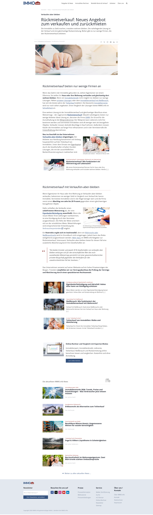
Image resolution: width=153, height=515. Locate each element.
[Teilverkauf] (54, 318)
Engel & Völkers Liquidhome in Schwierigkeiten (85, 440)
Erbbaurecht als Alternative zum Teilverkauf (84, 407)
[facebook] (101, 42)
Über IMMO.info (119, 495)
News (49, 9)
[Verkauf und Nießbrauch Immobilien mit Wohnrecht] (54, 299)
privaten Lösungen (64, 100)
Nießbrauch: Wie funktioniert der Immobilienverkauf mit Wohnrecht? (82, 302)
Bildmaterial (82, 495)
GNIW (87, 117)
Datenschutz (118, 500)
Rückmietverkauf (74, 115)
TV (38, 41)
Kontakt (116, 497)
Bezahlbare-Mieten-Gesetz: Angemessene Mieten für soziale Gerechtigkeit (83, 424)
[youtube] (110, 42)
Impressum (118, 503)
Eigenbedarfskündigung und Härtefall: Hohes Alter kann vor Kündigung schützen (86, 285)
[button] (126, 3)
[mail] (117, 42)
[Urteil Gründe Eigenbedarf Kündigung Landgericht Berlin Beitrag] (54, 282)
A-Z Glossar (100, 497)
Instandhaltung (49, 130)
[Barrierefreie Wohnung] (53, 455)
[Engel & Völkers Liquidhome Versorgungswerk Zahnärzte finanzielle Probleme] (53, 439)
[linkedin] (114, 42)
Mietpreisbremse (66, 120)
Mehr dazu (76, 238)
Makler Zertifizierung (103, 492)
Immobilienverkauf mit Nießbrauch (94, 100)
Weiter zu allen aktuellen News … (78, 473)
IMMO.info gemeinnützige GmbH (42, 510)
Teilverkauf (70, 103)
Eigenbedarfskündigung (52, 213)
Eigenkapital (76, 144)
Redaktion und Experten (45, 41)
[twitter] (104, 42)
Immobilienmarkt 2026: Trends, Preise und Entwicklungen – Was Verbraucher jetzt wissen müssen (85, 391)
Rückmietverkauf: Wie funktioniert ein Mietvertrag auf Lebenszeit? (83, 162)
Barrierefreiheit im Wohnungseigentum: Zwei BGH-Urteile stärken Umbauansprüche (85, 458)
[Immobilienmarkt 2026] (53, 388)
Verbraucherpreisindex (52, 228)
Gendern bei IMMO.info (61, 510)
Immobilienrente (101, 103)
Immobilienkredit (72, 98)
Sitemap (98, 505)
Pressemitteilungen (84, 497)
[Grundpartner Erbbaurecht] (53, 405)
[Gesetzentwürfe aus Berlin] (53, 422)
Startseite (43, 9)
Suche (98, 495)
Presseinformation (84, 492)
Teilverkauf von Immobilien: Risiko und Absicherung (83, 321)
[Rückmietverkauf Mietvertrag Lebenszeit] (54, 160)
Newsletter (99, 503)
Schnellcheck (48, 108)
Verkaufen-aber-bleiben (52, 137)
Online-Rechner (101, 500)
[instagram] (107, 42)
